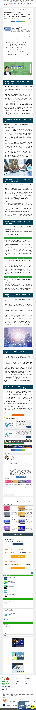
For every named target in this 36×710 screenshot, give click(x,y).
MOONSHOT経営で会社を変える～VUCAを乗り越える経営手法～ (11, 619)
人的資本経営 (19, 12)
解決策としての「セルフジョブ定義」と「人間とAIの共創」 (14, 51)
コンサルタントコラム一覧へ (18, 556)
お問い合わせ (26, 681)
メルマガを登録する (18, 543)
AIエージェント (14, 12)
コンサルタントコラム (17, 3)
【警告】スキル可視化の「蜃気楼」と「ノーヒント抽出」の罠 (15, 44)
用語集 (5, 635)
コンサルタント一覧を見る (20, 476)
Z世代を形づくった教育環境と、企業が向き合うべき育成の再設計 (20, 501)
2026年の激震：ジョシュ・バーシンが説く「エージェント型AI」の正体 (16, 42)
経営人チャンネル (6, 631)
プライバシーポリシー (28, 683)
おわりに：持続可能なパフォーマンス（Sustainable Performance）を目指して (17, 54)
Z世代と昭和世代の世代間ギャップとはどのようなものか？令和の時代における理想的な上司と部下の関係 (11, 595)
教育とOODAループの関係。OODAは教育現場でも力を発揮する (11, 591)
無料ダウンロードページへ (18, 567)
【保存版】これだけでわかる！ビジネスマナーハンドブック (11, 605)
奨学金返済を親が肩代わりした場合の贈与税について (11, 577)
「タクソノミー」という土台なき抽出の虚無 (14, 47)
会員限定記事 (5, 633)
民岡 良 (11, 456)
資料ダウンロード (23, 3)
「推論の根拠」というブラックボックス (14, 45)
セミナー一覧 (29, 3)
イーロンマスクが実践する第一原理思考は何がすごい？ (11, 586)
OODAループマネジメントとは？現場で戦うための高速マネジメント (11, 602)
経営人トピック (11, 3)
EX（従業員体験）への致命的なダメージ (14, 49)
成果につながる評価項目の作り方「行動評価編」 (11, 614)
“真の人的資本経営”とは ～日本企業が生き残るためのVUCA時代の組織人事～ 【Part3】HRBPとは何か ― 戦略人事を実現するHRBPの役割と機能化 (17, 498)
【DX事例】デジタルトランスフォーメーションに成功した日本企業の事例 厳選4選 (11, 582)
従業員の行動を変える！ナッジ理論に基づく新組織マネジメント (11, 610)
